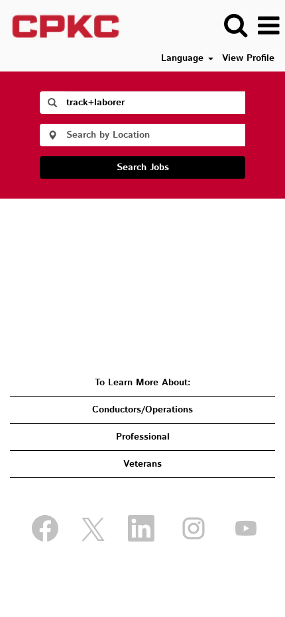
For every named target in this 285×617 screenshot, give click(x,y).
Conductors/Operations (142, 409)
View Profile (248, 58)
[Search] (235, 25)
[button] (268, 26)
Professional (143, 437)
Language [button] (184, 58)
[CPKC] (61, 26)
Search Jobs (143, 167)
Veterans (142, 464)
